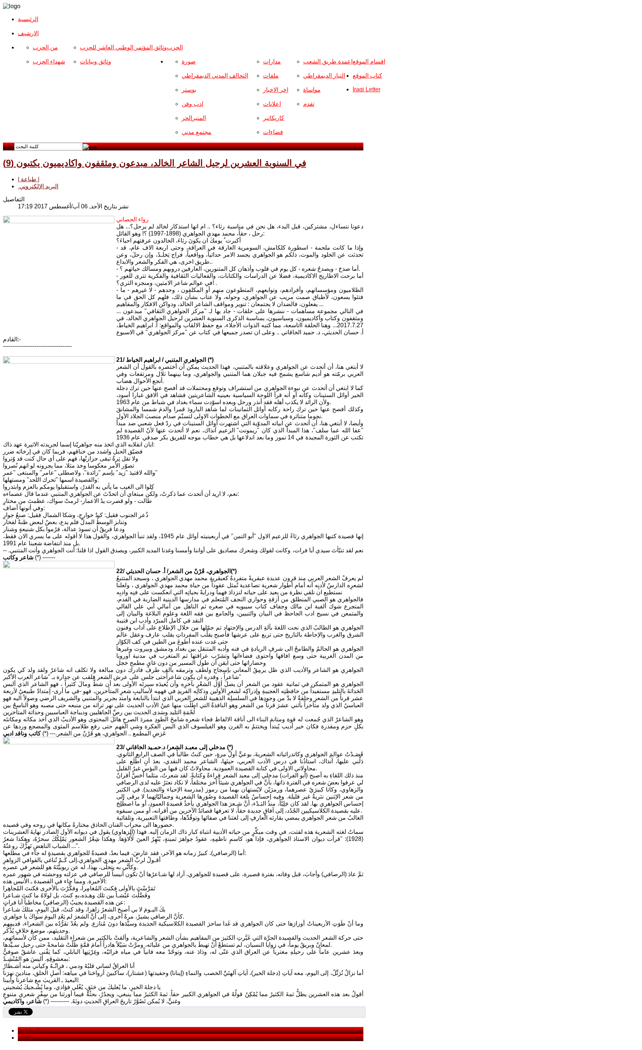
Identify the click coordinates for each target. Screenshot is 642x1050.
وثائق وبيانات (95, 61)
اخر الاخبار (275, 90)
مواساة (312, 90)
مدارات (272, 61)
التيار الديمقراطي (324, 75)
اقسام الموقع (369, 61)
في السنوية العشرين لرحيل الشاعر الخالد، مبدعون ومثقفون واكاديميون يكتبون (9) (154, 163)
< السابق (28, 1030)
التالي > (27, 1037)
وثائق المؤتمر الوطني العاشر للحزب (123, 47)
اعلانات (272, 104)
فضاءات (273, 132)
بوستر (189, 90)
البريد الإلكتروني (38, 186)
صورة (189, 61)
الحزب (175, 47)
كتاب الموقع (367, 75)
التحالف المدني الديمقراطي (215, 75)
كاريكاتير (273, 118)
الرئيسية (28, 19)
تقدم (308, 104)
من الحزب (45, 47)
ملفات (271, 75)
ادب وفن (192, 104)
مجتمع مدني (196, 132)
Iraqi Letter (366, 89)
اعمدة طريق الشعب (328, 61)
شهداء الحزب (49, 61)
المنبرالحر (194, 118)
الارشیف (28, 33)
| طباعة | (28, 179)
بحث (8, 146)
